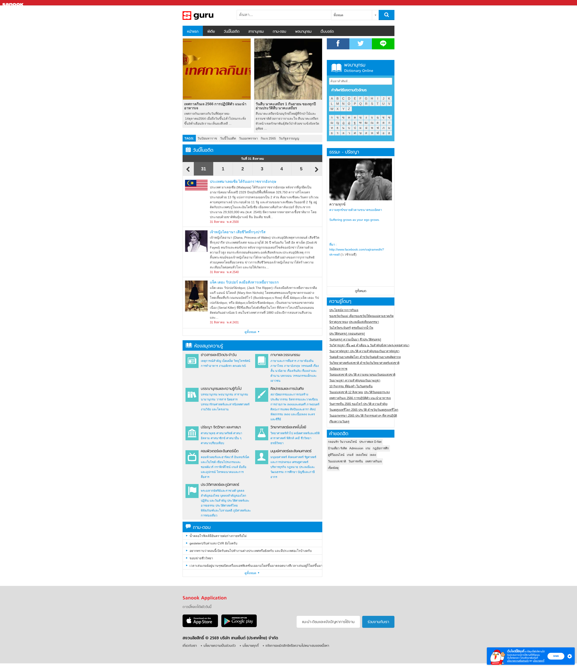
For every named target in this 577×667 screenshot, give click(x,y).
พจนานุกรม (303, 32)
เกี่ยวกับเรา (190, 646)
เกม (368, 448)
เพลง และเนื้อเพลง (295, 414)
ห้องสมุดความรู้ (208, 346)
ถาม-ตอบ (279, 32)
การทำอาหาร (209, 366)
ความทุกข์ (337, 204)
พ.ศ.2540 (233, 272)
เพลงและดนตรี (296, 404)
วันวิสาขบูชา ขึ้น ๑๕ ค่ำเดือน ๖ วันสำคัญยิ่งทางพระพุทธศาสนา (369, 345)
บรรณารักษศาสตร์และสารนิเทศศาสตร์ (225, 404)
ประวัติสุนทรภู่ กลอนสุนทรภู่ (347, 333)
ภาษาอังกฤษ (292, 366)
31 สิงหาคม (217, 222)
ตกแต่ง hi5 (239, 366)
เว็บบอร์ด (327, 32)
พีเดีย (211, 32)
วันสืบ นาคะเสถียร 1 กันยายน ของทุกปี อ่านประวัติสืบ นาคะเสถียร (286, 106)
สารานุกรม (256, 32)
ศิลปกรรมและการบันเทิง (287, 389)
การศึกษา (291, 472)
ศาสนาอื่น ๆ (233, 438)
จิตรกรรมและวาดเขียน (303, 399)
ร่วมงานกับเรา (378, 622)
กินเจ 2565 (268, 138)
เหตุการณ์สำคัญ (211, 361)
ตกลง (556, 656)
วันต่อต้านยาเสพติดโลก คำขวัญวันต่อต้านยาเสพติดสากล (365, 357)
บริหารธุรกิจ (278, 467)
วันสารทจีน (355, 461)
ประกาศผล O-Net (370, 441)
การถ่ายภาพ (278, 404)
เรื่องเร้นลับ (294, 370)
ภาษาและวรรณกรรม (285, 355)
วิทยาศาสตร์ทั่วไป (281, 433)
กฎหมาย (292, 467)
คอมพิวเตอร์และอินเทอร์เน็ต (219, 451)
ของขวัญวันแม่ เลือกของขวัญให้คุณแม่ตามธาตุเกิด (361, 316)
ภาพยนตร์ (313, 404)
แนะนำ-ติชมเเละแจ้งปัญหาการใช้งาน (328, 622)
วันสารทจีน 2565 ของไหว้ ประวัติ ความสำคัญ (358, 404)
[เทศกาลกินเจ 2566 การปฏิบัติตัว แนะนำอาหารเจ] (217, 69)
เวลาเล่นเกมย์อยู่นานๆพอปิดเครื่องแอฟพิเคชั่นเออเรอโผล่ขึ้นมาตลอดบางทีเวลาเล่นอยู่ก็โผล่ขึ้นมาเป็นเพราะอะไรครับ (256, 565)
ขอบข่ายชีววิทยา (201, 558)
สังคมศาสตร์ (296, 457)
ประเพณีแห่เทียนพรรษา (364, 322)
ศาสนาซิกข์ (218, 438)
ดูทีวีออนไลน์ (336, 455)
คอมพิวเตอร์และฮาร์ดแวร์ (217, 457)
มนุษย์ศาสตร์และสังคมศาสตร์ (290, 451)
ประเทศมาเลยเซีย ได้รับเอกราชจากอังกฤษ (243, 181)
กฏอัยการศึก (381, 448)
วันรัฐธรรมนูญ (289, 138)
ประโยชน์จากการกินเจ (343, 310)
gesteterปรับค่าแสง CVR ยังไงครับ (213, 543)
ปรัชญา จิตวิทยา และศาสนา (221, 427)
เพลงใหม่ (361, 455)
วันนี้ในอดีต (231, 32)
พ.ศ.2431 (233, 322)
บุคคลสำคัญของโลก (233, 495)
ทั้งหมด (338, 15)
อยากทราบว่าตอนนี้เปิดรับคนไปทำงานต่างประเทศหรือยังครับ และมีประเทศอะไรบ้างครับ (251, 551)
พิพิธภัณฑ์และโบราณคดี (216, 510)
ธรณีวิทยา (277, 443)
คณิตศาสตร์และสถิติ (307, 433)
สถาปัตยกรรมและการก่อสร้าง (289, 394)
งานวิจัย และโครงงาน (215, 409)
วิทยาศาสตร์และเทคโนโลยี (288, 427)
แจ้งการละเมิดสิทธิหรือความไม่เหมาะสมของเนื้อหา (297, 646)
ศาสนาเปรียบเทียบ (212, 443)
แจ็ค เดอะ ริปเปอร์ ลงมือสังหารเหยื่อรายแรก (244, 282)
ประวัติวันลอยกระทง (377, 392)
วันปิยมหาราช (207, 138)
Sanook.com (13, 3)
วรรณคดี (306, 366)
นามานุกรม (208, 399)
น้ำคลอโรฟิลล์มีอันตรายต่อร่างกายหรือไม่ (218, 536)
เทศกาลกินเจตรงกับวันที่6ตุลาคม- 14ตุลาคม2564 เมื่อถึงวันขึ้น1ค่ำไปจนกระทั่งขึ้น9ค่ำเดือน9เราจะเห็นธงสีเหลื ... (215, 118)
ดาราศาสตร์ (278, 438)
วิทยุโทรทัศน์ (242, 361)
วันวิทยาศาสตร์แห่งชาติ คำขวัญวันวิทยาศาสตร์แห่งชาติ (364, 363)
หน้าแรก (192, 32)
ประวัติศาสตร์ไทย (226, 505)
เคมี (297, 438)
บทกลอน (286, 375)
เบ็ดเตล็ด (227, 361)
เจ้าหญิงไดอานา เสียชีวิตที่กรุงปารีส (238, 232)
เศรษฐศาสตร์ (300, 462)
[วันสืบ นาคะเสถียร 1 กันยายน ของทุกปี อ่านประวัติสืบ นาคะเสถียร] (288, 69)
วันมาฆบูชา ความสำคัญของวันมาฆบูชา (354, 380)
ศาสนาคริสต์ (224, 433)
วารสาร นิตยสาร (227, 399)
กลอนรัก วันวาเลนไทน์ (342, 441)
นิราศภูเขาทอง (338, 322)
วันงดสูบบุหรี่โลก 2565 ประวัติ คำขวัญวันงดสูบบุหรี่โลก (363, 409)
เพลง (373, 455)
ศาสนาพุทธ (208, 433)
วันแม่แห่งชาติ (337, 461)
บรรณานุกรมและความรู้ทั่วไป (221, 389)
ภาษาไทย (276, 366)
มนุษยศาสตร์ (278, 457)
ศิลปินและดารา (299, 409)
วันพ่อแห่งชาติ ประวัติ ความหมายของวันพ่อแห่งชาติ (362, 374)
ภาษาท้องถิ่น (305, 361)
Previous (188, 171)
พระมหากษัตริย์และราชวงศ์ (218, 490)
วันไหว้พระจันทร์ (340, 327)
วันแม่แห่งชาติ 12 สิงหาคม (346, 392)
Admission (356, 448)
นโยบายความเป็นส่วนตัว (518, 661)
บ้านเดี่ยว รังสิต (337, 448)
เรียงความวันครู (339, 421)
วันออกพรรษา (248, 138)
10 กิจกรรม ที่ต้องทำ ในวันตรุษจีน (351, 386)
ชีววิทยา (306, 438)
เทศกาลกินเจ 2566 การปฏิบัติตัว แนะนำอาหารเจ (215, 106)
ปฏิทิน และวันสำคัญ (213, 500)
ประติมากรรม (279, 399)
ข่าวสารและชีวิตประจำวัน (218, 355)
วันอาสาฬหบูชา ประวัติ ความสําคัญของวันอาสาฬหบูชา (364, 351)
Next (316, 171)
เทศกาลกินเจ (373, 461)
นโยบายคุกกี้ (538, 661)
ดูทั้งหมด (251, 332)
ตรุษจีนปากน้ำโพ (362, 327)
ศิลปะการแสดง (279, 409)
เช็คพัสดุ (333, 468)
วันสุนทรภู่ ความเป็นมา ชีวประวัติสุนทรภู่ (355, 339)
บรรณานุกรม (209, 394)
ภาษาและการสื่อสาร (283, 361)
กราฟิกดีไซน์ (222, 467)
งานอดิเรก (225, 366)
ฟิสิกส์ (290, 438)
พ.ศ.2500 (233, 222)
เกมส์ (234, 467)
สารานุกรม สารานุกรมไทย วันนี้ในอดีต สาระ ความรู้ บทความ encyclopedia (206, 15)
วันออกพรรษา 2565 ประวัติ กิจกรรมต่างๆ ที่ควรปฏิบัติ (363, 415)
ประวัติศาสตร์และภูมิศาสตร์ (220, 485)
